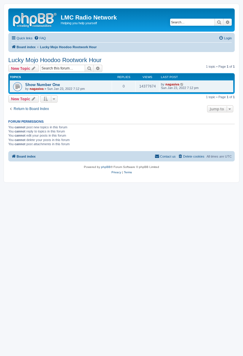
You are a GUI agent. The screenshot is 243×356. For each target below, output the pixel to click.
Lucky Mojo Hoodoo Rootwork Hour (55, 60)
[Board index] (35, 19)
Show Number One (42, 84)
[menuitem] (40, 38)
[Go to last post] (182, 84)
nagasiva (37, 88)
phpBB (106, 167)
